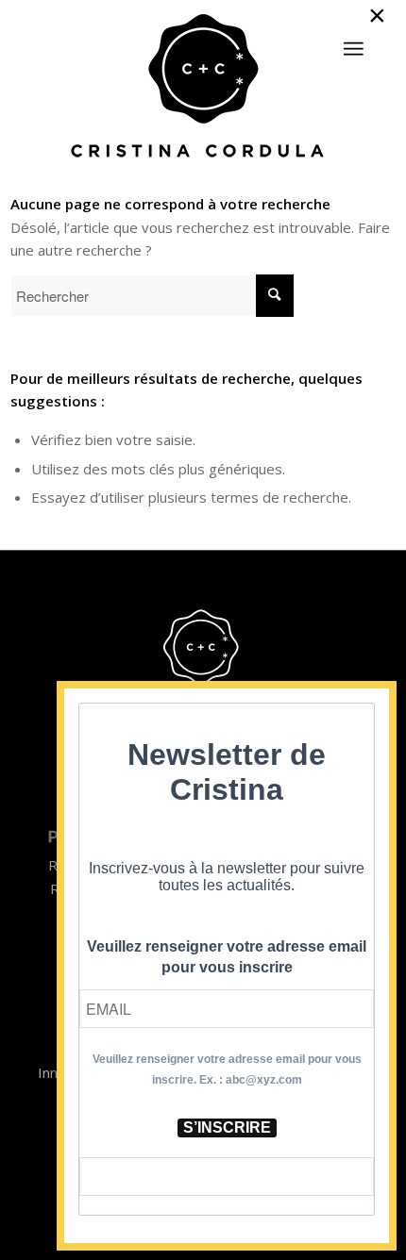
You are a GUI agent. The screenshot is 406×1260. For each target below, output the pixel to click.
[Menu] (353, 49)
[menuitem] (353, 40)
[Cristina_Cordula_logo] (203, 87)
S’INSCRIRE (227, 1127)
